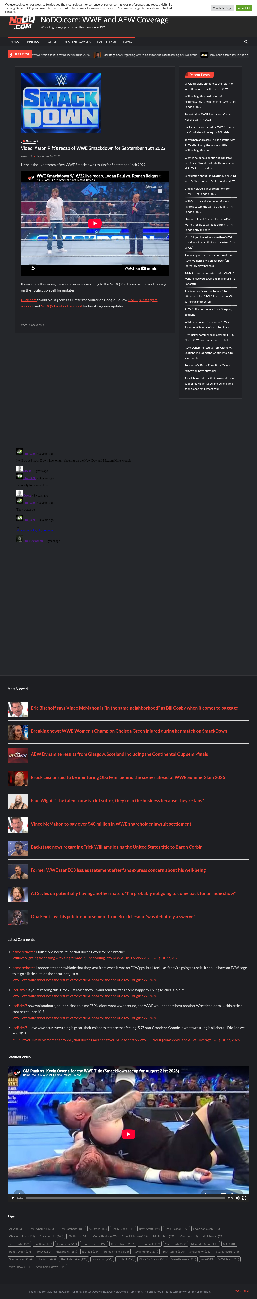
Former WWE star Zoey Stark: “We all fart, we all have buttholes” (208, 368)
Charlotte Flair (22, 1236)
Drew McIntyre (134, 1236)
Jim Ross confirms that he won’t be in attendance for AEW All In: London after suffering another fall (210, 296)
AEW (16, 1228)
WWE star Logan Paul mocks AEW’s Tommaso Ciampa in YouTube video (207, 324)
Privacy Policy (240, 1290)
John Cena (67, 1244)
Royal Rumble (146, 1251)
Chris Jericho (51, 1236)
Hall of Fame (107, 42)
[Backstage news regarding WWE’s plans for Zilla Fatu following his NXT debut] (57, 54)
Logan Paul (149, 1244)
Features (51, 42)
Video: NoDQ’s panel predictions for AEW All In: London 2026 (207, 191)
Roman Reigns (116, 1251)
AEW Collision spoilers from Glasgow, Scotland (208, 311)
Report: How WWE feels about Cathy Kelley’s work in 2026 (208, 117)
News (15, 42)
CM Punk (78, 1236)
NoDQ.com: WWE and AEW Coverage (105, 19)
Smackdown (200, 1251)
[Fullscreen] (244, 1198)
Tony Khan (102, 1259)
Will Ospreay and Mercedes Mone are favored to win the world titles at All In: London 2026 (209, 206)
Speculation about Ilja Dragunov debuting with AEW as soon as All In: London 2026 (210, 178)
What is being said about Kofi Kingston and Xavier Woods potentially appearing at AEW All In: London (209, 163)
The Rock (46, 1259)
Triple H (125, 1259)
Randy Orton (20, 1251)
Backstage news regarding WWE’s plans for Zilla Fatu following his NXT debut (110, 54)
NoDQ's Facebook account (61, 306)
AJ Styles (98, 1228)
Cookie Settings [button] (222, 8)
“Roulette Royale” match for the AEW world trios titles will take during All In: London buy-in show (209, 224)
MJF (229, 1244)
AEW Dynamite (41, 1228)
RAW (44, 1251)
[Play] (13, 1198)
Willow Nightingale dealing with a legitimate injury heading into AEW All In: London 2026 (210, 101)
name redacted (24, 952)
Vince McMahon (153, 1259)
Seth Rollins (174, 1251)
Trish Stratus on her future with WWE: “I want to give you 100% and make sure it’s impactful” (210, 278)
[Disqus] (95, 497)
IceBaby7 (19, 989)
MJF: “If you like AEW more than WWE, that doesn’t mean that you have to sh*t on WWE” (210, 242)
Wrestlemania (183, 1259)
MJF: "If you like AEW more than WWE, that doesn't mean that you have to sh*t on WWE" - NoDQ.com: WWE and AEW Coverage (111, 1040)
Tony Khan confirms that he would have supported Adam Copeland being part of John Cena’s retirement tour (210, 383)
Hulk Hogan (213, 1236)
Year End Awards (77, 42)
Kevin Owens (123, 1244)
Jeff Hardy (19, 1244)
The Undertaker (74, 1259)
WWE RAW (20, 1266)
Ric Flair (90, 1251)
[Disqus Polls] (95, 390)
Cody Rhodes (105, 1236)
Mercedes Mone (204, 1244)
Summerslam (21, 1259)
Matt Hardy (175, 1244)
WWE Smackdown (32, 324)
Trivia (127, 42)
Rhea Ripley (66, 1251)
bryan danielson (206, 1228)
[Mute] (238, 1198)
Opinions (32, 42)
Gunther (189, 1236)
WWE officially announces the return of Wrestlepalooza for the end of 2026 (209, 86)
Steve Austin (227, 1251)
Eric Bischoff (163, 1236)
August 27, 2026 (166, 958)
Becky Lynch (123, 1228)
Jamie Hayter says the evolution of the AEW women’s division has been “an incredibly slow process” (208, 260)
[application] (128, 1134)
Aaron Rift (27, 156)
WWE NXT (228, 1259)
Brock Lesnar (176, 1228)
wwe (207, 1259)
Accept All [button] (244, 8)
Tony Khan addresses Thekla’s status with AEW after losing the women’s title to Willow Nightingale (210, 145)
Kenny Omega (94, 1244)
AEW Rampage (71, 1228)
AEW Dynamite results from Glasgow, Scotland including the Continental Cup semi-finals (209, 353)
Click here (29, 300)
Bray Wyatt (149, 1228)
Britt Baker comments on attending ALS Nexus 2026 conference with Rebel (209, 337)
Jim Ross (43, 1244)
